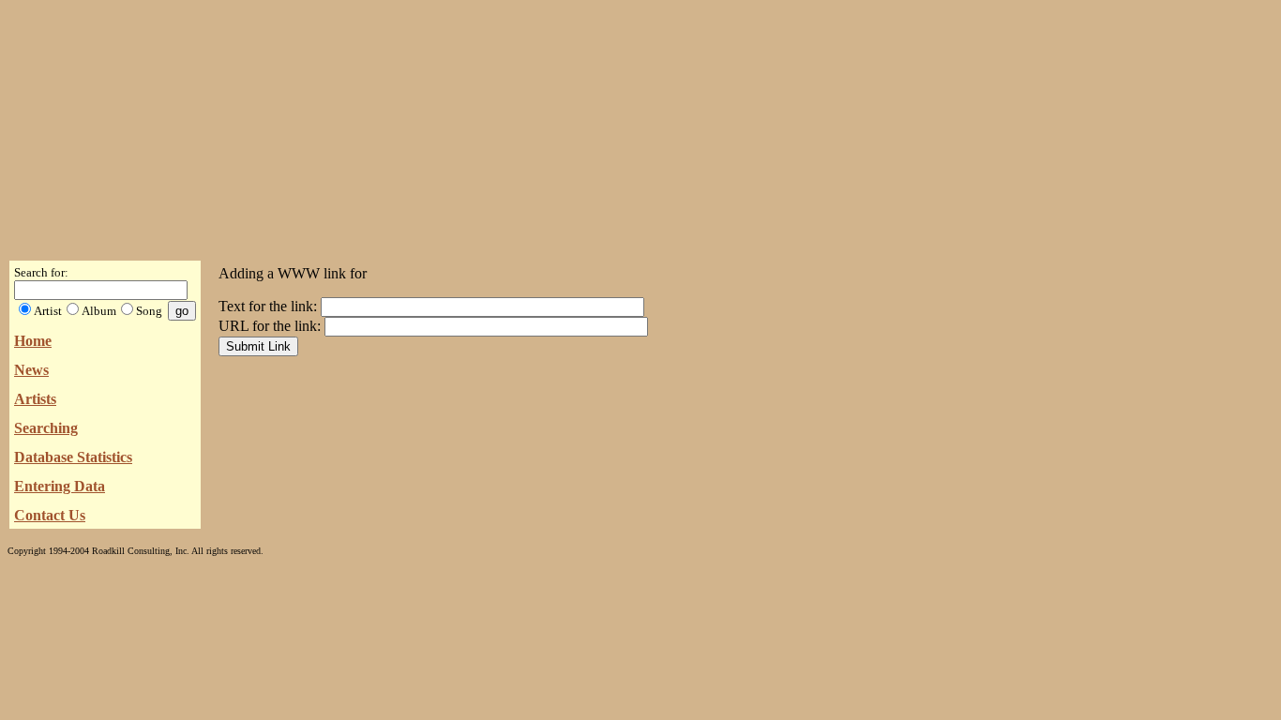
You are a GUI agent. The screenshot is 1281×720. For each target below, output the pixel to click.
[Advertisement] (640, 125)
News (31, 370)
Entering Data (59, 486)
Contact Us (49, 515)
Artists (35, 399)
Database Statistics (73, 457)
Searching (46, 428)
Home (33, 341)
